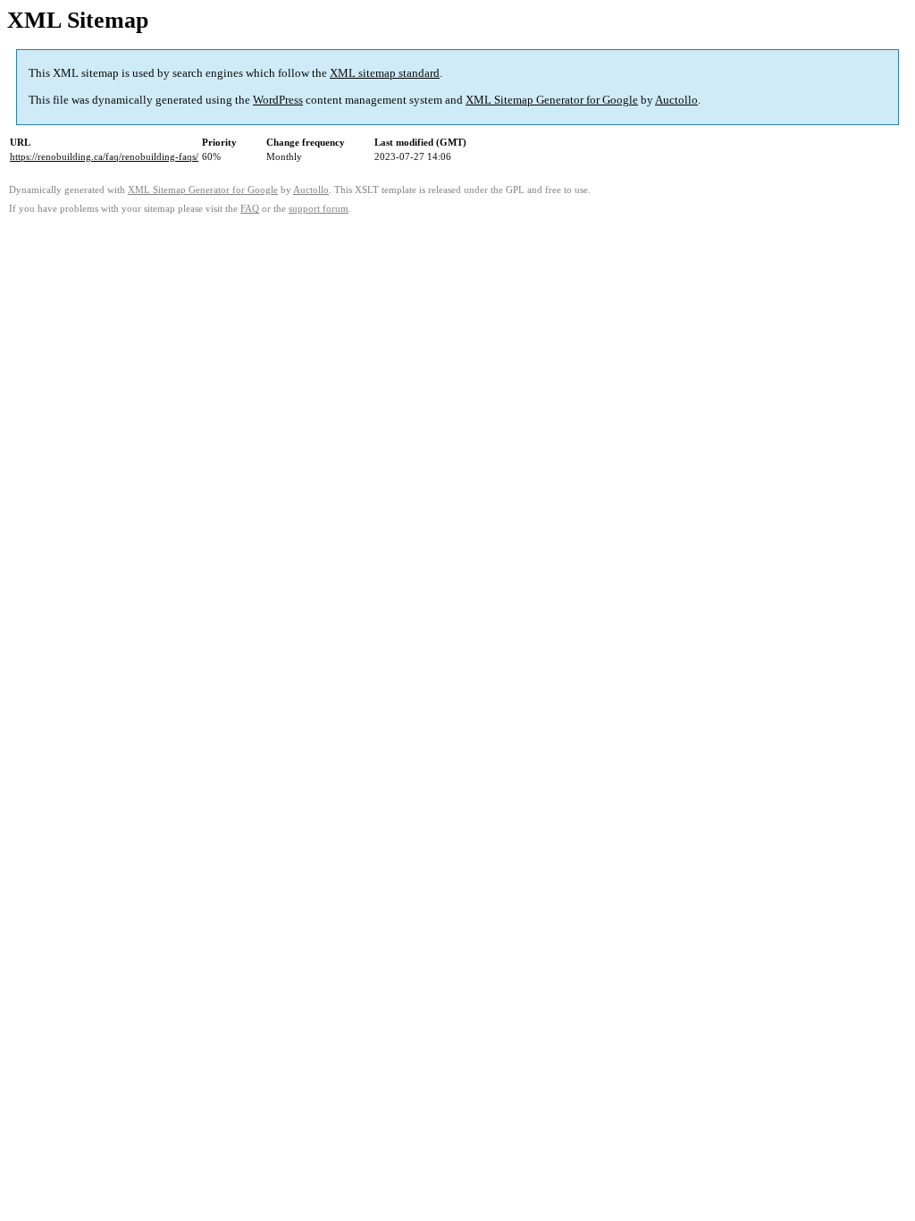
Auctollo (676, 99)
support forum (318, 209)
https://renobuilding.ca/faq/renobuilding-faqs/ (104, 156)
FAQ (249, 209)
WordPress (278, 99)
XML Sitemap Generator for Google (552, 99)
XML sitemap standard (385, 73)
